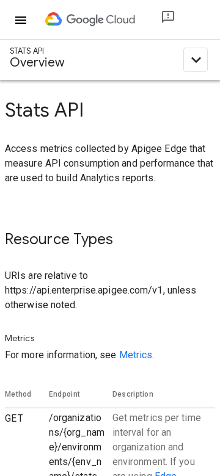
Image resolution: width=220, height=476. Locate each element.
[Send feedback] (158, 20)
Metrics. (137, 355)
